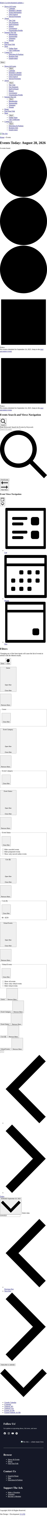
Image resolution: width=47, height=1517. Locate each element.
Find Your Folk (9, 44)
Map (9, 1478)
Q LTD (22, 1514)
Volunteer (12, 38)
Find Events (5, 480)
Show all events (9, 981)
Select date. (26, 1213)
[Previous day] (25, 1123)
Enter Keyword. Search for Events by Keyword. (16, 427)
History (11, 26)
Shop (6, 46)
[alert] (23, 323)
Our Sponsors (13, 22)
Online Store (13, 48)
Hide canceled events (11, 849)
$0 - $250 (5, 918)
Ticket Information (15, 12)
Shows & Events (10, 6)
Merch (10, 1461)
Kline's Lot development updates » (12, 3)
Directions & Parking (16, 54)
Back (11, 68)
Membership (13, 34)
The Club (12, 20)
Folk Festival (13, 14)
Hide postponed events (12, 852)
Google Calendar (10, 1402)
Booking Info (13, 56)
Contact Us (8, 52)
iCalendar (7, 1404)
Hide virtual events (10, 986)
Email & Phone (13, 1476)
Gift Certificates (14, 50)
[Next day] (25, 1193)
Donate (11, 40)
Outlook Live (9, 1408)
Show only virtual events (13, 984)
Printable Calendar (15, 10)
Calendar (12, 8)
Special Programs (15, 16)
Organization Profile (16, 30)
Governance (13, 28)
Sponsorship (13, 36)
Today (2, 1196)
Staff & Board (13, 24)
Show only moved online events (15, 854)
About (6, 18)
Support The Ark (10, 32)
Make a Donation (14, 1492)
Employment (13, 58)
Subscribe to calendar (8, 1365)
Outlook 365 (8, 1406)
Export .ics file (9, 1410)
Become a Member (14, 1496)
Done (2, 663)
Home (6, 42)
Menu (2, 62)
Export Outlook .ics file (12, 1412)
